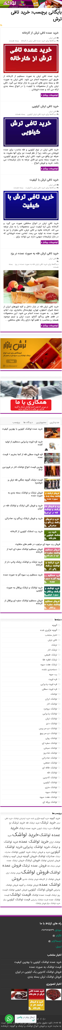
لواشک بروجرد (50, 709)
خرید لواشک (25, 835)
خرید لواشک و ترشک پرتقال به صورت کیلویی (25, 589)
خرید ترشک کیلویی (44, 828)
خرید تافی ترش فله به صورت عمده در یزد (34, 253)
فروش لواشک (35, 872)
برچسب (16, 422)
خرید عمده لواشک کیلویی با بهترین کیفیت (22, 429)
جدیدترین (54, 422)
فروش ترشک (32, 860)
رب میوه (53, 674)
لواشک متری (51, 787)
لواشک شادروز (50, 753)
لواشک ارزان (51, 699)
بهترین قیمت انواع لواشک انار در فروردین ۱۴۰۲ (22, 468)
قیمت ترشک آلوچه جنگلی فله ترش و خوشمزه (25, 481)
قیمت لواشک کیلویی (18, 900)
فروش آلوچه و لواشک (12, 856)
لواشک (54, 694)
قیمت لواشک (20, 895)
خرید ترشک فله (33, 823)
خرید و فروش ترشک (40, 852)
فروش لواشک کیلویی (40, 890)
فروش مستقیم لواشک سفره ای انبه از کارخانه (25, 550)
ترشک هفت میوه (49, 664)
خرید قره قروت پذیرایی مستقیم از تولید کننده (24, 443)
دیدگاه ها (28, 422)
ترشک (54, 645)
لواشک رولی (51, 738)
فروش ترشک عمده (15, 860)
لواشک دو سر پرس (48, 728)
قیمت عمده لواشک (41, 895)
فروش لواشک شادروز (30, 879)
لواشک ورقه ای (50, 802)
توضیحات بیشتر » (49, 95)
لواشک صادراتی (49, 758)
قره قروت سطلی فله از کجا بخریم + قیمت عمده (23, 456)
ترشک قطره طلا (49, 659)
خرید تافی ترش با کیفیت (44, 180)
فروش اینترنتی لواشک (50, 860)
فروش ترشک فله (53, 866)
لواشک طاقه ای (49, 767)
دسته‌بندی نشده (49, 669)
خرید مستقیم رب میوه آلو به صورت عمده (22, 575)
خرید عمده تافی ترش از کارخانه (40, 33)
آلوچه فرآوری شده (48, 630)
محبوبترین (41, 422)
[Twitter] (38, 1019)
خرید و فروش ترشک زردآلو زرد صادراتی (24, 518)
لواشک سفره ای (49, 743)
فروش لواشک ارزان (13, 873)
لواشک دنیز (51, 723)
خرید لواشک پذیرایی (36, 847)
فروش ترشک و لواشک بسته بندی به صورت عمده (25, 494)
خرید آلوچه (55, 818)
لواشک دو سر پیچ (48, 733)
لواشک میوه (51, 792)
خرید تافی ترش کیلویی (45, 106)
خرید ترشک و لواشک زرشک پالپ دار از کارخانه (24, 563)
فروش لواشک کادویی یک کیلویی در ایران (38, 972)
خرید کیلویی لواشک (21, 852)
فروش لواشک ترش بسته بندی (44, 977)
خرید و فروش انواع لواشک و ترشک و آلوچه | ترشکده (27, 1026)
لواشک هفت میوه (48, 797)
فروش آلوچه (30, 856)
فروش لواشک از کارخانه (49, 879)
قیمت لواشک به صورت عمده (45, 967)
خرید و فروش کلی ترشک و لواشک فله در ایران (23, 507)
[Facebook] (41, 1019)
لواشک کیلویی (50, 782)
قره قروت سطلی (49, 689)
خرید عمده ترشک (27, 828)
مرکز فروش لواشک (43, 903)
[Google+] (44, 1019)
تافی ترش (52, 38)
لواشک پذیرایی (50, 713)
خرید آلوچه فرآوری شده (40, 818)
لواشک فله (52, 772)
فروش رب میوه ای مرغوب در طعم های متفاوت (37, 544)
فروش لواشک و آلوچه (28, 885)
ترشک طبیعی (51, 655)
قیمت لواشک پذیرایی (39, 899)
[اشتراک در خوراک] (1, 25)
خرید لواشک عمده (33, 842)
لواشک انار (52, 704)
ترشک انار (52, 650)
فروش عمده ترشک (34, 865)
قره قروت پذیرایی (49, 684)
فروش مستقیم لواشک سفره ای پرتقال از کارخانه (24, 602)
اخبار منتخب (51, 635)
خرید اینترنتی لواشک (21, 818)
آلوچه (54, 625)
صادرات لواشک (46, 856)
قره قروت (52, 679)
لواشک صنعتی (50, 763)
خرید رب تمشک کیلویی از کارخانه (26, 531)
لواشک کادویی (50, 777)
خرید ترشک (48, 822)
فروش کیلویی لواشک (17, 890)
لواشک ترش (51, 718)
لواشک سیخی (50, 748)
